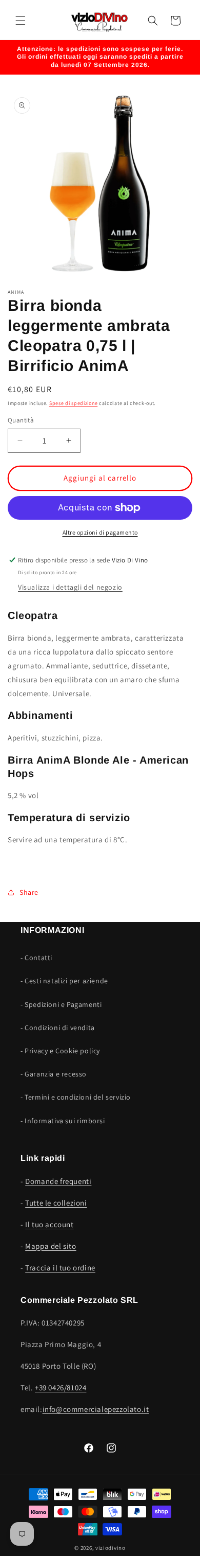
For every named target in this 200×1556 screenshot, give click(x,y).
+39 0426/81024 (60, 1387)
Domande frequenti (58, 1181)
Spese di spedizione (73, 403)
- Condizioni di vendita (58, 1027)
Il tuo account (49, 1224)
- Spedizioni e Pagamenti (61, 1004)
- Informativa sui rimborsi (63, 1120)
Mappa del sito (50, 1246)
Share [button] (28, 892)
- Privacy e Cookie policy (60, 1050)
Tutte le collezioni (56, 1203)
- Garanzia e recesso (54, 1073)
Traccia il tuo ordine (60, 1267)
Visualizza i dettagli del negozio (70, 587)
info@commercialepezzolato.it (96, 1409)
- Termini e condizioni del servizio (76, 1097)
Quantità (21, 420)
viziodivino (110, 1547)
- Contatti (36, 957)
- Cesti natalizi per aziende (64, 980)
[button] (20, 20)
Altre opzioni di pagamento (100, 532)
